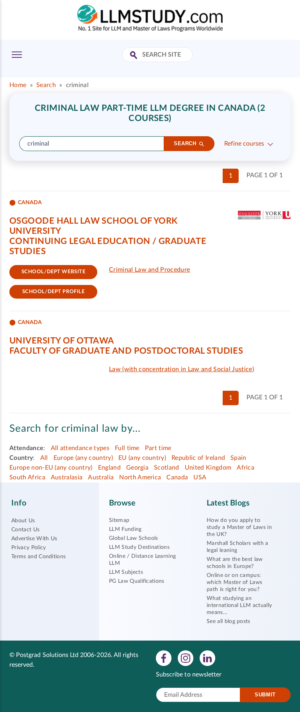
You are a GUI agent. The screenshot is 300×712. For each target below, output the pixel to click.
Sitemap (119, 520)
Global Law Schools (133, 538)
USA (199, 477)
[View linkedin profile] (207, 658)
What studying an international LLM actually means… (239, 605)
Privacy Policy (28, 547)
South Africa (27, 477)
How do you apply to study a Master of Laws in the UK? (239, 527)
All (44, 458)
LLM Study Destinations (139, 547)
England (109, 468)
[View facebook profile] (163, 658)
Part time (158, 448)
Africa (245, 468)
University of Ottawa (61, 340)
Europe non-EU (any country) (51, 468)
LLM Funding (125, 529)
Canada (177, 477)
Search (46, 85)
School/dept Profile (53, 291)
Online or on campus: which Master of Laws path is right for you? (234, 582)
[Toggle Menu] (16, 54)
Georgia (137, 468)
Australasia (67, 477)
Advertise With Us (34, 538)
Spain (238, 458)
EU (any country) (142, 458)
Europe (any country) (83, 458)
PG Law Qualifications (136, 581)
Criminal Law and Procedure (149, 270)
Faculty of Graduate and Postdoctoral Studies (126, 351)
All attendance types (80, 448)
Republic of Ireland (198, 458)
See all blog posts (228, 621)
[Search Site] (134, 55)
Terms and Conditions (38, 556)
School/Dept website (53, 271)
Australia (101, 477)
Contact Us (25, 529)
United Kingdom (208, 468)
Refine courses (244, 144)
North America (140, 477)
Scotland (166, 468)
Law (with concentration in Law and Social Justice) (181, 369)
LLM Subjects (126, 572)
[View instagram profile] (185, 658)
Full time (127, 448)
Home (17, 85)
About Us (23, 520)
